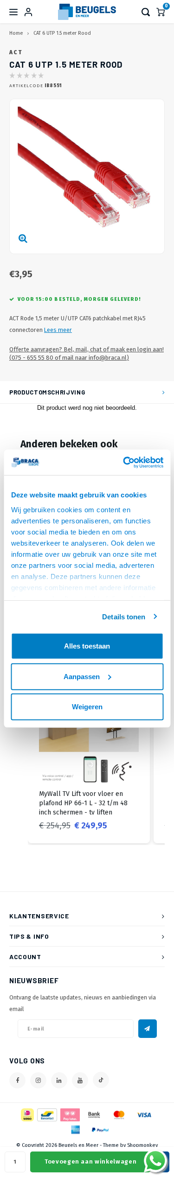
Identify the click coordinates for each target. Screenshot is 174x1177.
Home (16, 33)
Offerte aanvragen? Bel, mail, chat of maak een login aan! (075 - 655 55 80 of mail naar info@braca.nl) (86, 354)
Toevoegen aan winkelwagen (90, 1161)
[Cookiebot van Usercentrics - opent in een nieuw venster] (123, 462)
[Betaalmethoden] (27, 1114)
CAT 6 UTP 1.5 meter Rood (62, 33)
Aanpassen (82, 676)
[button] (18, 758)
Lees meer (58, 329)
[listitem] (89, 758)
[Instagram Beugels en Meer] (38, 1080)
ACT (15, 52)
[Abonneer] (147, 1028)
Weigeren (87, 707)
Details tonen (123, 616)
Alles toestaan (87, 646)
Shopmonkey (142, 1145)
